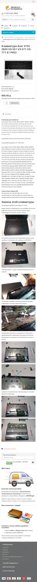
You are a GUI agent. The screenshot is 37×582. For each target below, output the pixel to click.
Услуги (32, 25)
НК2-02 (11, 88)
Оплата (6, 25)
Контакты (6, 28)
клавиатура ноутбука (9, 449)
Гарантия (24, 25)
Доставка (14, 25)
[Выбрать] (33, 462)
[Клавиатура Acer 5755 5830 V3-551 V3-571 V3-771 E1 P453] (18, 70)
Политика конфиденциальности (13, 556)
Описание (8, 114)
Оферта (5, 550)
